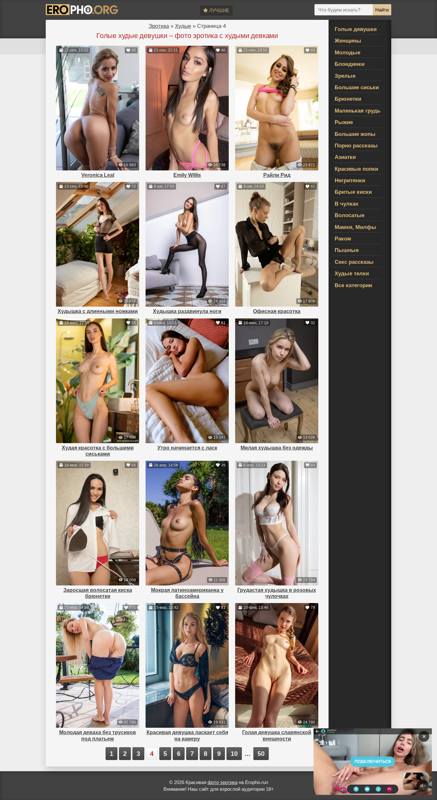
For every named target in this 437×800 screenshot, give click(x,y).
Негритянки (350, 180)
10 (234, 753)
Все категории (353, 285)
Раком (343, 239)
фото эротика (222, 782)
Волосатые (349, 215)
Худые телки (352, 274)
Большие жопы (355, 134)
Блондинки (349, 64)
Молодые (347, 53)
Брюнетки (348, 99)
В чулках (346, 204)
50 (261, 753)
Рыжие (344, 122)
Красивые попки (356, 169)
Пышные (347, 250)
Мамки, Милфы (355, 227)
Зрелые (345, 76)
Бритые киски (353, 192)
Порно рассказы (356, 146)
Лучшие (219, 10)
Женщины (348, 41)
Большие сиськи (357, 87)
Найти (382, 9)
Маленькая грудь (357, 111)
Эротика (158, 26)
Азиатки (345, 157)
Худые (183, 26)
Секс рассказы (354, 262)
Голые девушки (356, 29)
